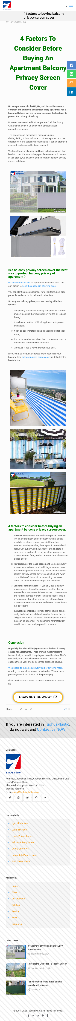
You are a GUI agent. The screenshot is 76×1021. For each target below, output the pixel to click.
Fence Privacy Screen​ (22, 836)
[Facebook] (28, 1015)
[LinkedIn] (38, 1015)
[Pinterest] (43, 1015)
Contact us (17, 924)
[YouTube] (33, 1015)
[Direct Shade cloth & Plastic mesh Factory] (20, 5)
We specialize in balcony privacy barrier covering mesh (35, 668)
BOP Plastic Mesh (21, 861)
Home (15, 886)
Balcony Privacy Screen (23, 842)
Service (15, 911)
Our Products (18, 898)
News (14, 917)
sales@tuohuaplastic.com (25, 792)
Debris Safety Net (20, 848)
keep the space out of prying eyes (39, 286)
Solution (16, 905)
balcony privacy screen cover (36, 357)
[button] (38, 697)
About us (16, 892)
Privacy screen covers (19, 282)
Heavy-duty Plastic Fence (24, 855)
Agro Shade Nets (20, 823)
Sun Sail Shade (19, 829)
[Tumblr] (47, 1015)
